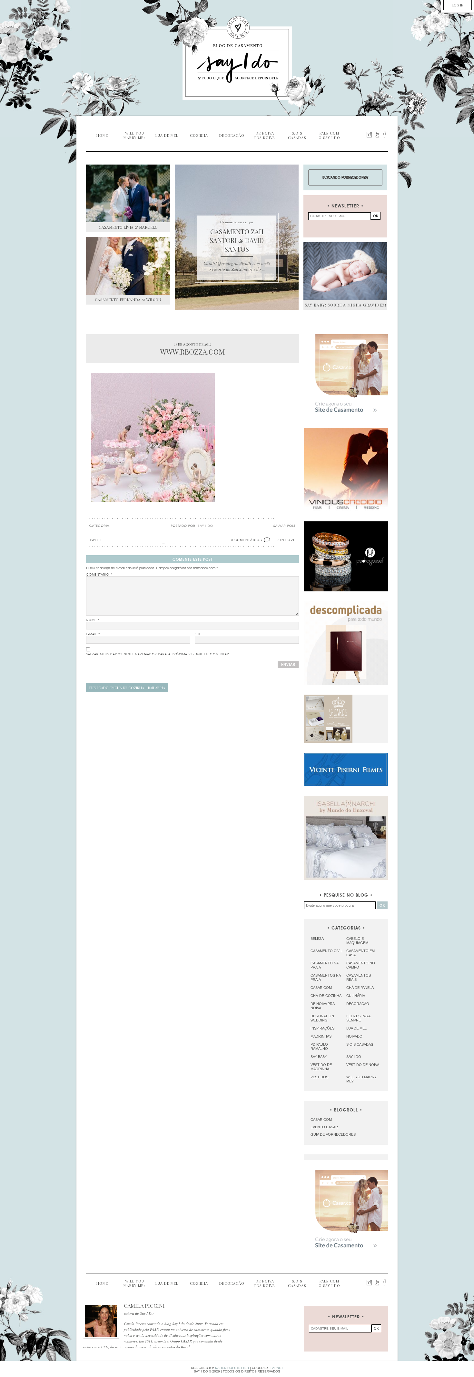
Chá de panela (360, 988)
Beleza (317, 938)
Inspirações (322, 1028)
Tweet (95, 540)
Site (198, 634)
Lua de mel (356, 1028)
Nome (93, 620)
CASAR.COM (321, 1119)
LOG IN (457, 5)
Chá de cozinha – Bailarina (127, 687)
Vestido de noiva (362, 1065)
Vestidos (319, 1077)
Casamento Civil (326, 951)
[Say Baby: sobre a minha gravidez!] (345, 271)
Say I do (353, 1057)
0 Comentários (246, 540)
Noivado (354, 1036)
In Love (288, 540)
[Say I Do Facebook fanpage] (384, 134)
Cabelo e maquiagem (357, 941)
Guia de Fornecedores (333, 1134)
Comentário (99, 574)
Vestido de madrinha (321, 1067)
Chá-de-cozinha (326, 996)
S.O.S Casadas (359, 1044)
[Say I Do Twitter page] (377, 134)
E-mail (93, 634)
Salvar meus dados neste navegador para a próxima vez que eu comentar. (158, 654)
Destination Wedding (322, 1018)
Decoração (357, 1004)
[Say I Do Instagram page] (369, 134)
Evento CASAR (324, 1127)
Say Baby (319, 1057)
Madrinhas (321, 1036)
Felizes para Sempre (358, 1018)
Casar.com (321, 988)
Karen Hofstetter (232, 1368)
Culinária (355, 996)
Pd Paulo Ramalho (319, 1046)
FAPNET (277, 1368)
